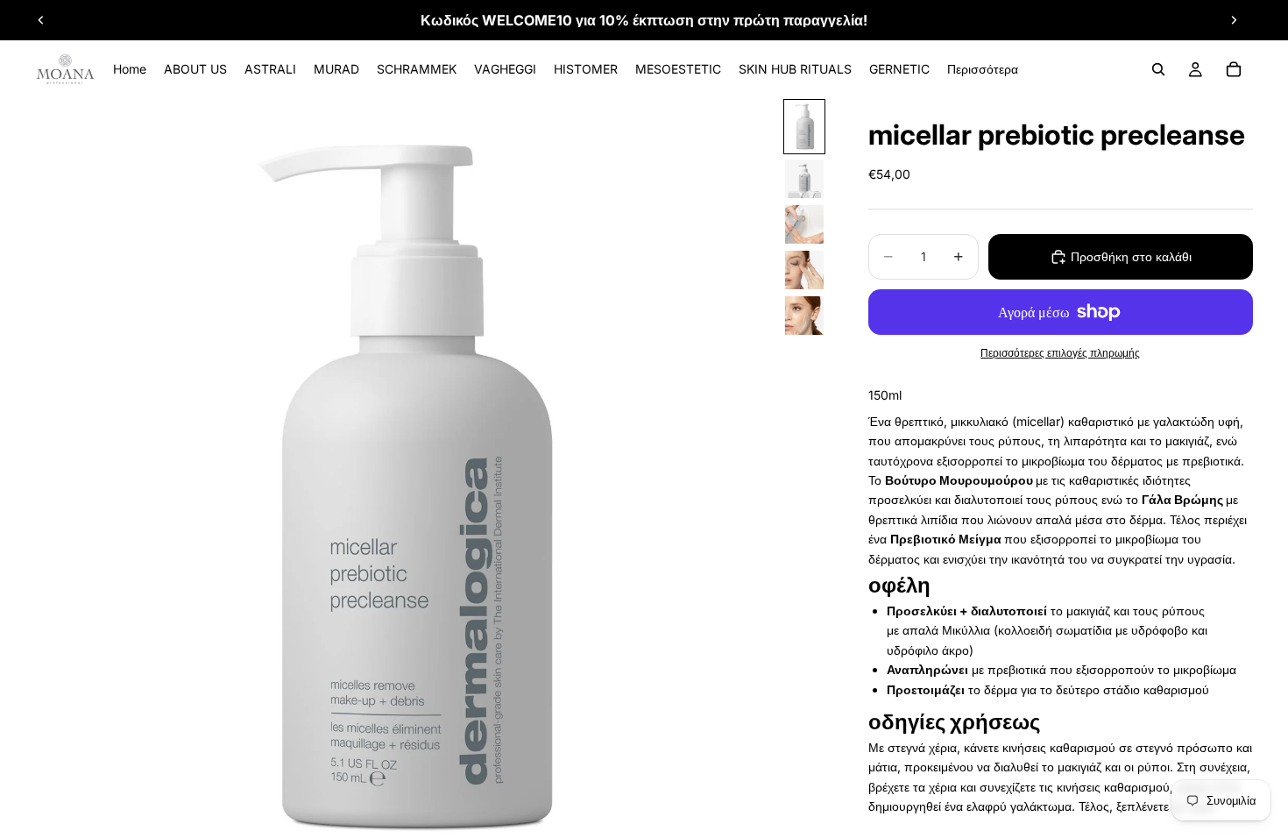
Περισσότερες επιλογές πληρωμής (1060, 353)
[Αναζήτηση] (1158, 69)
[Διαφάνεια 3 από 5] (804, 224)
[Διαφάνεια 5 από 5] (804, 315)
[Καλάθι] (1233, 69)
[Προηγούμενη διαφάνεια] (41, 20)
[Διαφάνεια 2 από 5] (804, 179)
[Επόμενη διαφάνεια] (1233, 20)
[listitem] (982, 69)
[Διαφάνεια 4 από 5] (804, 270)
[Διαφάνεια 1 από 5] (804, 127)
